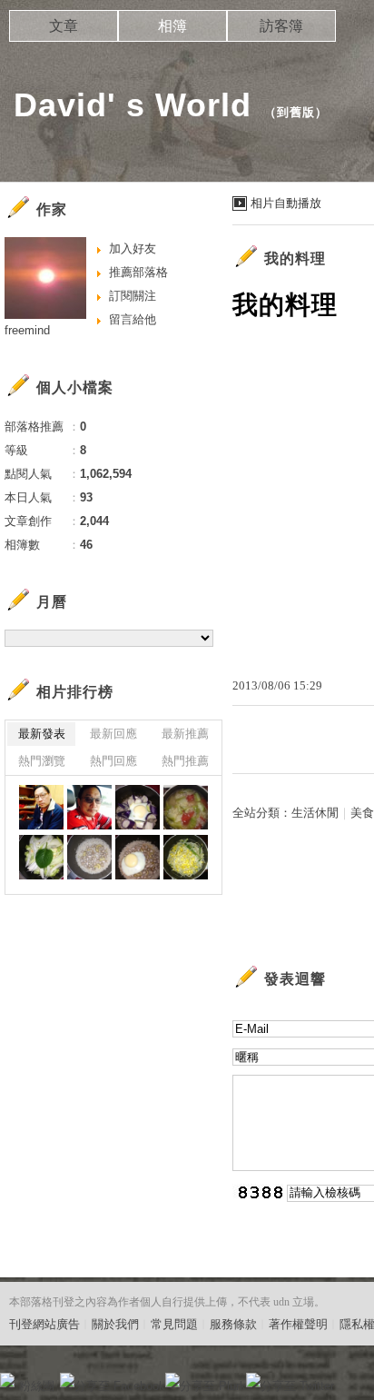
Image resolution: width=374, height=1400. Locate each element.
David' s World (132, 105)
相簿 (172, 26)
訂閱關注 (132, 296)
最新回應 (113, 733)
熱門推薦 (185, 761)
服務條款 (233, 1324)
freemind (27, 330)
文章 (63, 26)
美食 (362, 812)
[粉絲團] (7, 1380)
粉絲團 (36, 1386)
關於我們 (115, 1324)
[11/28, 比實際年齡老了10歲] (89, 807)
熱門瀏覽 (41, 761)
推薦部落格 (138, 272)
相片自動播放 (286, 203)
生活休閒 (315, 812)
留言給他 (132, 319)
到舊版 (296, 112)
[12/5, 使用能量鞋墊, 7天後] (41, 807)
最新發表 (41, 733)
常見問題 (174, 1324)
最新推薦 (185, 733)
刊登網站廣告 (44, 1324)
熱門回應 (113, 761)
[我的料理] (137, 807)
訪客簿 (281, 26)
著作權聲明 (298, 1324)
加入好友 (132, 248)
